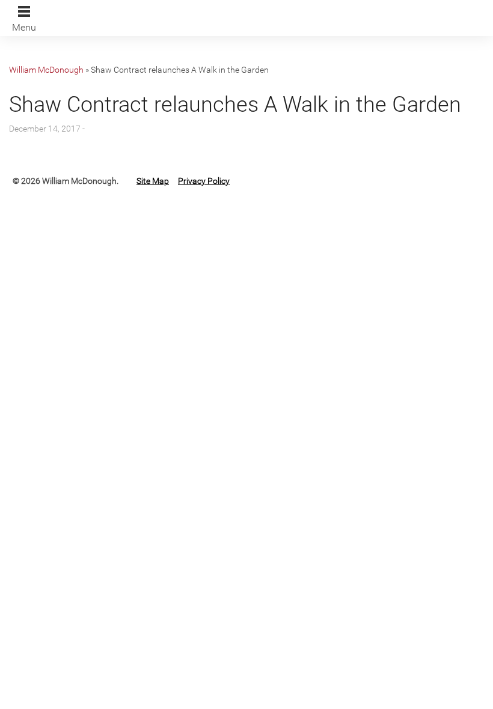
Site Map (152, 181)
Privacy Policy (204, 181)
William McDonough (46, 70)
